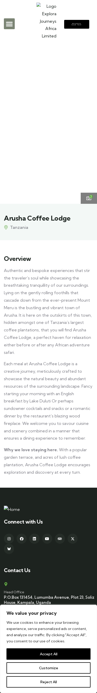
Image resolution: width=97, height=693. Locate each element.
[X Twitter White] (73, 539)
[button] (9, 23)
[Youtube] (47, 539)
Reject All (48, 682)
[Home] (12, 509)
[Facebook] (22, 539)
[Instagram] (9, 539)
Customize (48, 668)
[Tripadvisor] (60, 539)
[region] (48, 649)
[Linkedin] (34, 539)
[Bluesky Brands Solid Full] (9, 549)
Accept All (48, 654)
